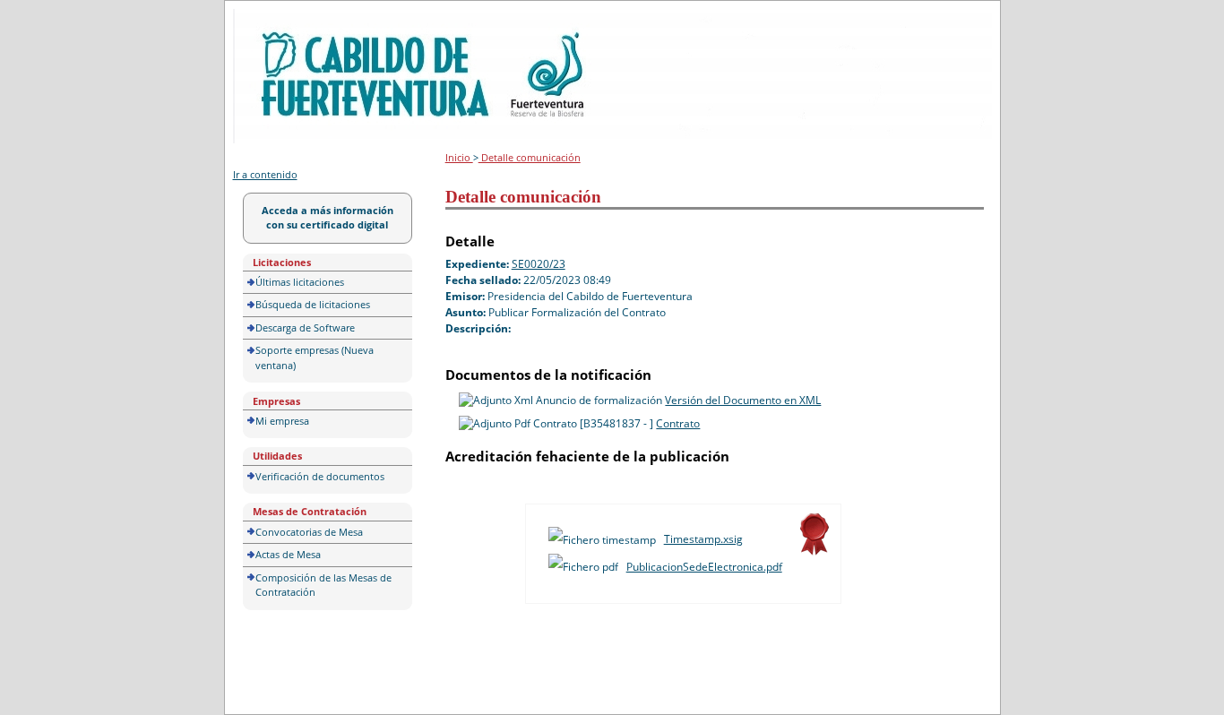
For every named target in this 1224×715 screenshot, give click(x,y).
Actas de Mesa (288, 554)
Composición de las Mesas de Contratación (323, 585)
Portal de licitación (288, 19)
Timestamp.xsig (703, 539)
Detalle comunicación (529, 157)
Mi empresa (282, 420)
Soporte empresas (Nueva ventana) (314, 357)
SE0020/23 (538, 263)
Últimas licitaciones (299, 282)
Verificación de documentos (319, 476)
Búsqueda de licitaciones (312, 304)
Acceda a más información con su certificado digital (327, 217)
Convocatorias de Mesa (309, 531)
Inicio (459, 157)
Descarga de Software (305, 327)
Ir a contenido (265, 174)
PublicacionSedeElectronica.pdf (704, 566)
